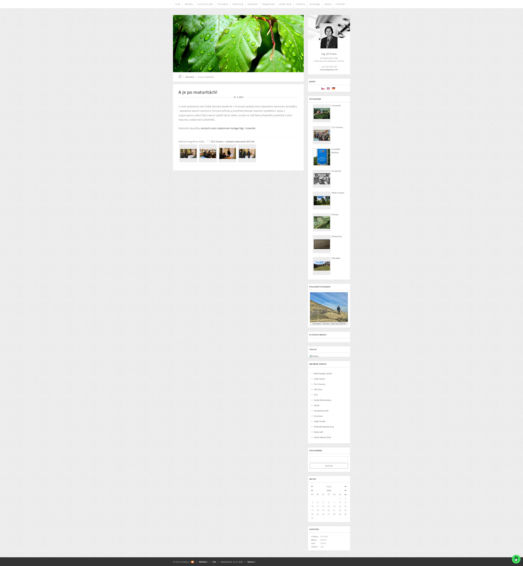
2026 (329, 490)
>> (345, 486)
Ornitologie (314, 4)
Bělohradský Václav (323, 373)
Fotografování (268, 4)
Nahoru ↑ (251, 562)
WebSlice (203, 562)
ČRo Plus (318, 389)
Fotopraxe (336, 171)
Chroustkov (222, 4)
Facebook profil (321, 410)
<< (312, 486)
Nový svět (318, 432)
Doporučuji (237, 4)
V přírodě (340, 4)
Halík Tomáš (319, 421)
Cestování (336, 105)
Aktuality (189, 4)
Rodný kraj (337, 236)
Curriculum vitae (205, 4)
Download (252, 4)
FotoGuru (318, 416)
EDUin (317, 405)
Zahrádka (336, 258)
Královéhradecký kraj (324, 426)
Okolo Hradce (338, 192)
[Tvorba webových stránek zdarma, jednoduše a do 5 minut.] (192, 562)
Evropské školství (336, 151)
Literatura (300, 4)
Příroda (335, 214)
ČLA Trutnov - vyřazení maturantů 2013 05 (232, 141)
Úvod (177, 4)
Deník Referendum (322, 400)
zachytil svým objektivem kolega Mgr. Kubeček (228, 128)
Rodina (327, 4)
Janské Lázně (285, 4)
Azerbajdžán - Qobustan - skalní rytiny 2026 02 (328, 324)
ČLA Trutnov (337, 127)
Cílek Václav (319, 379)
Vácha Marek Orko (322, 437)
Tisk (214, 562)
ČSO (316, 395)
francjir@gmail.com (329, 69)
